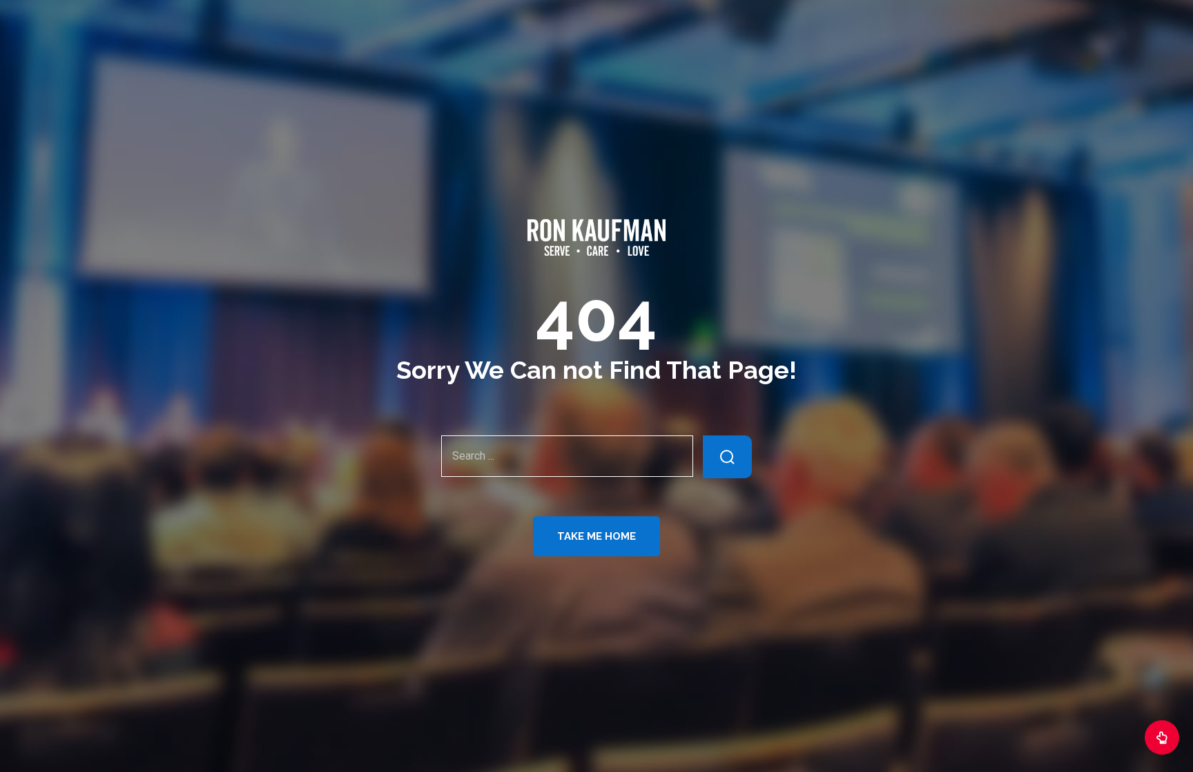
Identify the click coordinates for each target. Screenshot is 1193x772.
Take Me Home (596, 536)
